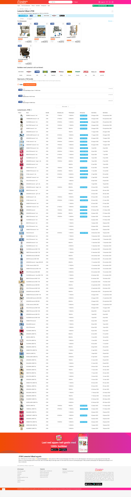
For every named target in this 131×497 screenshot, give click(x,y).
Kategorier (43, 5)
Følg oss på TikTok (44, 477)
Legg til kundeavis (21, 480)
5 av (22, 21)
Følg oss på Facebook (44, 472)
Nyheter (18, 481)
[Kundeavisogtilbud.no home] (22, 2)
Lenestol (26, 8)
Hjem (19, 5)
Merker (18, 475)
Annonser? (19, 472)
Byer (49, 5)
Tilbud (33, 5)
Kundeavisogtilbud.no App (22, 477)
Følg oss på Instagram (44, 473)
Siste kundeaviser (25, 5)
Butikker (38, 5)
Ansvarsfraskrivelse (44, 488)
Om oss (18, 478)
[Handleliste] (112, 2)
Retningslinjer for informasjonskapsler (73, 488)
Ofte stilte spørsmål (21, 471)
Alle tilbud (22, 8)
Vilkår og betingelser (53, 488)
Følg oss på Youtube (44, 475)
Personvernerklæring (61, 488)
